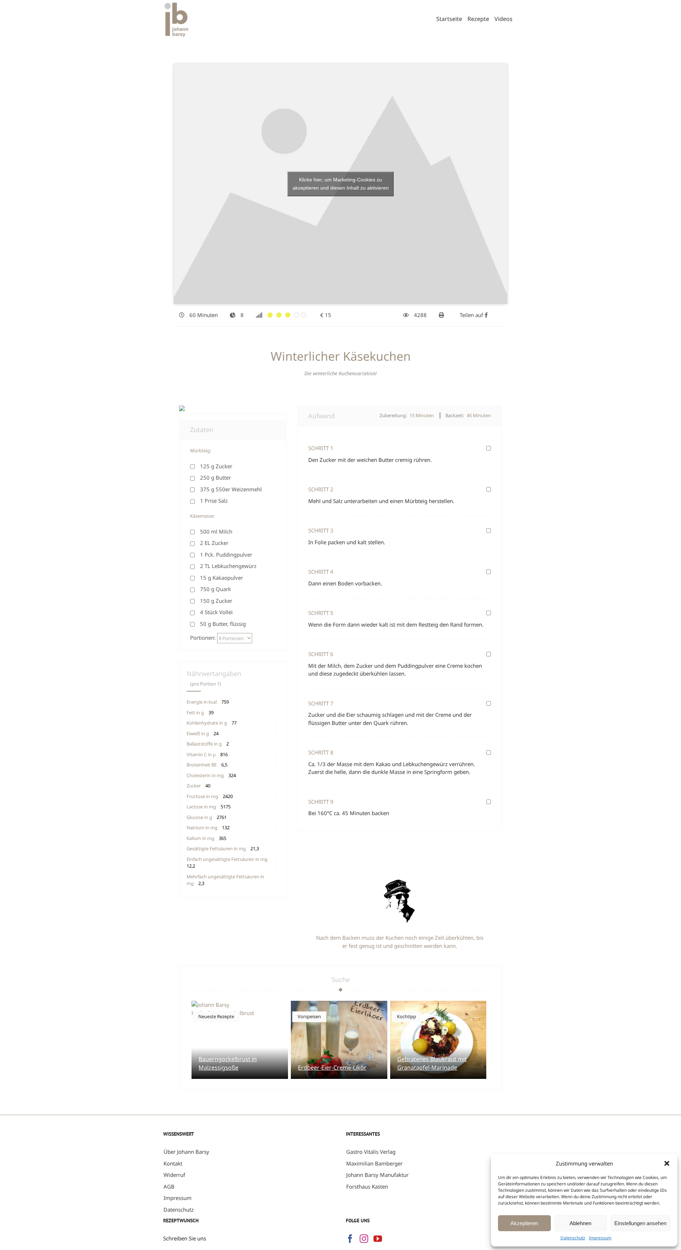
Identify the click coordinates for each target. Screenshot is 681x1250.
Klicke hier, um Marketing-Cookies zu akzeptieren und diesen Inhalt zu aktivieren (341, 184)
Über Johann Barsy (186, 1151)
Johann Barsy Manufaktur (377, 1174)
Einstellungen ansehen (640, 1223)
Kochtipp (406, 1016)
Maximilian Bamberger (374, 1163)
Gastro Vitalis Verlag (370, 1151)
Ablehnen (580, 1223)
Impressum (600, 1238)
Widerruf (174, 1174)
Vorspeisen (309, 1016)
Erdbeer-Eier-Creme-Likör (332, 1067)
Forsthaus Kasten (367, 1186)
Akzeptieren (524, 1223)
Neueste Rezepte (216, 1016)
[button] (666, 1163)
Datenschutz (572, 1238)
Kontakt (173, 1163)
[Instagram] (364, 1238)
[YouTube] (377, 1238)
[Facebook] (350, 1238)
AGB (169, 1186)
